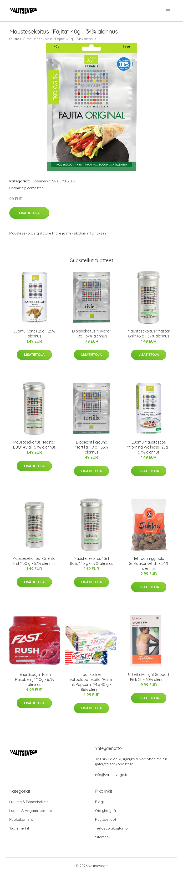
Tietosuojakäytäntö (111, 828)
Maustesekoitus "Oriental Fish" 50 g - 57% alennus (34, 561)
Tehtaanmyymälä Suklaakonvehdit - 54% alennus (148, 563)
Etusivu (15, 39)
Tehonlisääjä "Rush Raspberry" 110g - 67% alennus (34, 679)
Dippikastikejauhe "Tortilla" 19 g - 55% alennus (91, 447)
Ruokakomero (21, 819)
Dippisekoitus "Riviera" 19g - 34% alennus (91, 333)
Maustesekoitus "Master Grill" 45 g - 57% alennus (149, 333)
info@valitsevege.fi (111, 774)
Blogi (99, 802)
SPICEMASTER (63, 181)
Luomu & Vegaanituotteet (30, 810)
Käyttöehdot (105, 819)
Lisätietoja (29, 213)
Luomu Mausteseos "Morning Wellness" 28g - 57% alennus (148, 447)
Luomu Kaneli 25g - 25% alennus (34, 333)
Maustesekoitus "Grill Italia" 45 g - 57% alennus (91, 561)
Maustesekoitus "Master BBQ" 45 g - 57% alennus (34, 444)
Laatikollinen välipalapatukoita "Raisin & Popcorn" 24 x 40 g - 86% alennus (91, 682)
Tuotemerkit (41, 181)
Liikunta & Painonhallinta (29, 802)
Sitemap (102, 837)
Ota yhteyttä (105, 810)
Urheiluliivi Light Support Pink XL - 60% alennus (148, 677)
